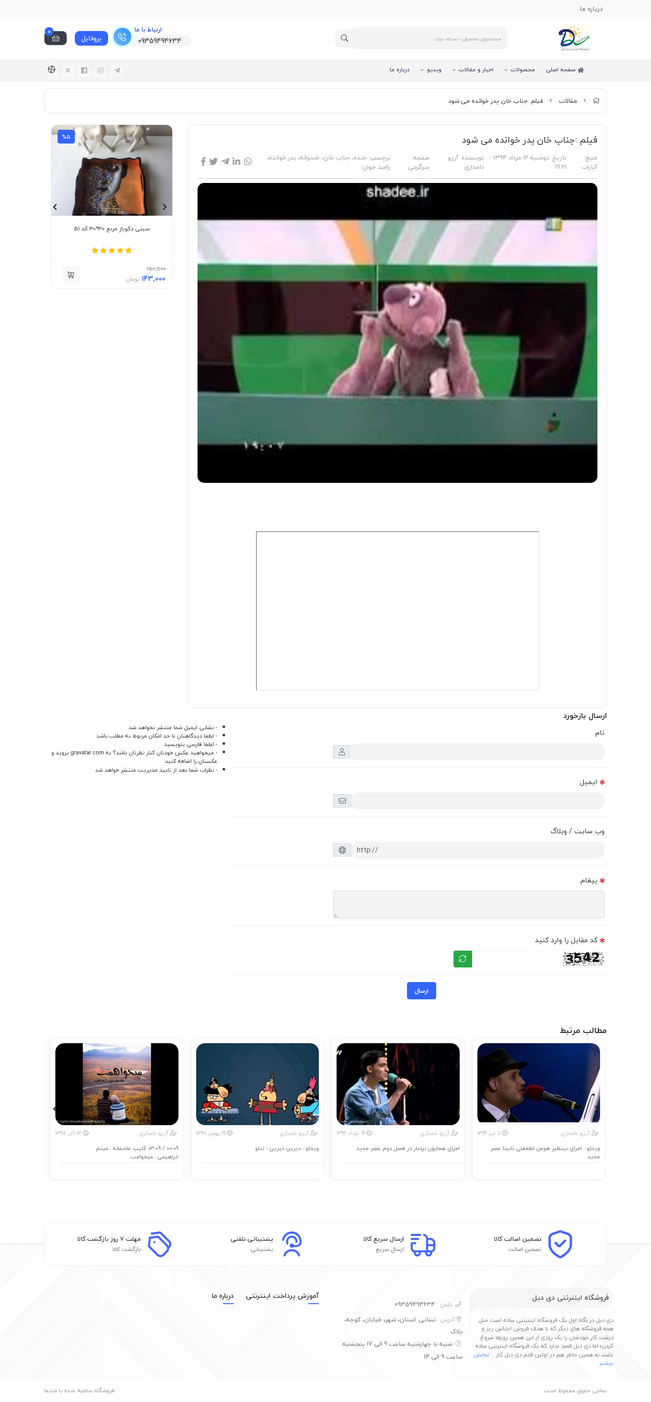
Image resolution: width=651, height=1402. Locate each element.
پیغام (589, 880)
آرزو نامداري (466, 162)
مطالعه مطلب (542, 1169)
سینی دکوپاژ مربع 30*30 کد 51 (112, 229)
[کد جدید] (462, 959)
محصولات (523, 69)
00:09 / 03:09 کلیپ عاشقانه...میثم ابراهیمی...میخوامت (137, 1152)
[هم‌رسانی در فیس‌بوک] (203, 162)
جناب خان (336, 157)
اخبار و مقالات (476, 69)
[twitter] (67, 71)
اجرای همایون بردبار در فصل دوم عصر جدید (408, 1148)
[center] (344, 38)
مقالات (568, 100)
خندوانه (310, 157)
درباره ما (400, 69)
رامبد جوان (376, 166)
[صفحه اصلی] (596, 100)
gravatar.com (87, 752)
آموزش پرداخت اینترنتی (282, 1295)
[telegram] (116, 71)
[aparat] (51, 70)
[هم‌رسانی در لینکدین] (236, 162)
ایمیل (588, 782)
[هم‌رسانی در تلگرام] (225, 162)
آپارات (589, 166)
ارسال (422, 990)
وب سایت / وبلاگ (577, 831)
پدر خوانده (282, 157)
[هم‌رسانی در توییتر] (213, 162)
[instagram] (100, 71)
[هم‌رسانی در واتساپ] (248, 162)
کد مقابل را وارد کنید (566, 940)
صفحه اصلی (561, 69)
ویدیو (434, 69)
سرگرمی (419, 166)
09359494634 (423, 1304)
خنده (360, 157)
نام (599, 732)
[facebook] (84, 71)
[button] (71, 275)
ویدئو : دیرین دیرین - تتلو (287, 1148)
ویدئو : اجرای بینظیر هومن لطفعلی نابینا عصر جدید (545, 1152)
